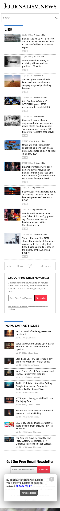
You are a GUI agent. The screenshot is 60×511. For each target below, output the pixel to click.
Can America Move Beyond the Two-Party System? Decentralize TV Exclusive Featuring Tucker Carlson (34, 441)
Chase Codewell (33, 377)
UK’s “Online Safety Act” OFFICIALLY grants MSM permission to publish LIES (36, 104)
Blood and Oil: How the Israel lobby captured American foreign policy (34, 360)
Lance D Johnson (34, 432)
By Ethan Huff (39, 57)
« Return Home (15, 266)
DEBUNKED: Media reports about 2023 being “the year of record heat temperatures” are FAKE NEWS (39, 196)
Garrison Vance (34, 405)
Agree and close (29, 493)
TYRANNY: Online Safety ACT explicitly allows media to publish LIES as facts (36, 63)
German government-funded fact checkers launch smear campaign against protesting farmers (36, 84)
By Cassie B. (38, 76)
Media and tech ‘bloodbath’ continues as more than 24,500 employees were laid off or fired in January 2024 (39, 149)
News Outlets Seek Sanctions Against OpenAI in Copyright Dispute (35, 372)
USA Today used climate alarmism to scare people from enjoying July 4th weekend (34, 426)
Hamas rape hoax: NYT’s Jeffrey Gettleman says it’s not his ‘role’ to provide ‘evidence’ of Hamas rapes (38, 43)
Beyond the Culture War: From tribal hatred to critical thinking (34, 412)
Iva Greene (32, 338)
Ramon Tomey (33, 365)
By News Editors (40, 35)
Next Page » (45, 266)
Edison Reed (33, 353)
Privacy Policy (24, 486)
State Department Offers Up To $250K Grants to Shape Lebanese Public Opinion (35, 346)
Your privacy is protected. (18, 307)
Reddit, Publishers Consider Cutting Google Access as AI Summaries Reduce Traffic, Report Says (34, 386)
